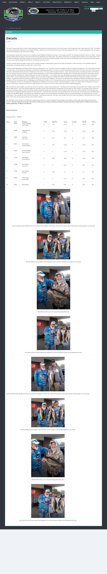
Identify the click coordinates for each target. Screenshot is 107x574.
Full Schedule (13, 2)
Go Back (8, 41)
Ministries (67, 2)
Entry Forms (57, 2)
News (37, 2)
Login (98, 2)
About (76, 2)
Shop (92, 2)
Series (22, 2)
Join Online (46, 2)
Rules (30, 2)
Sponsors (85, 2)
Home (4, 2)
